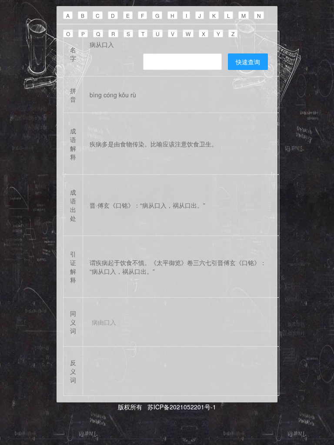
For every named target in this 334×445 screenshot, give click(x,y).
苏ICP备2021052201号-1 (181, 406)
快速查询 (248, 61)
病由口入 (104, 322)
